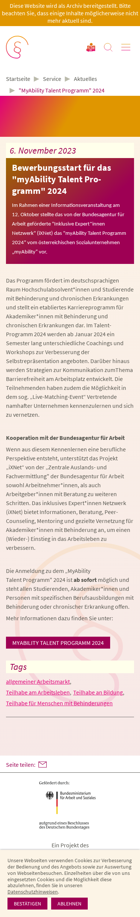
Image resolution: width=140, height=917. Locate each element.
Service (52, 78)
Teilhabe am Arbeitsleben (38, 692)
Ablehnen (69, 903)
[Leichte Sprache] (90, 47)
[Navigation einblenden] (125, 47)
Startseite (18, 79)
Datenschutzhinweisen (32, 891)
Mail (42, 764)
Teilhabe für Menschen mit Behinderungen (59, 703)
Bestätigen (27, 903)
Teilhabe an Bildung (98, 692)
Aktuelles (85, 78)
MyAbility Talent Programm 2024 (58, 642)
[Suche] (108, 47)
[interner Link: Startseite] (17, 47)
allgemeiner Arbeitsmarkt (38, 681)
